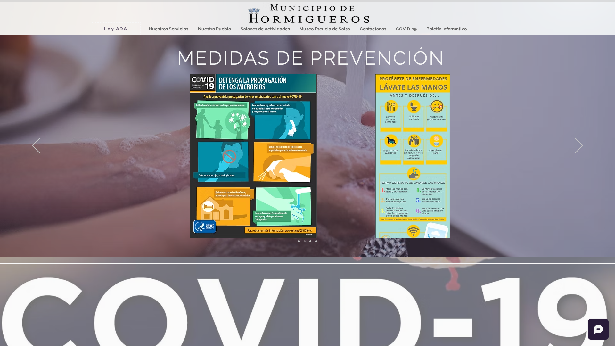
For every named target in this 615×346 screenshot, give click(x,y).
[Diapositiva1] (299, 241)
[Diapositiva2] (305, 241)
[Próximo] (579, 146)
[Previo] (36, 146)
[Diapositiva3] (310, 241)
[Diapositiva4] (316, 241)
